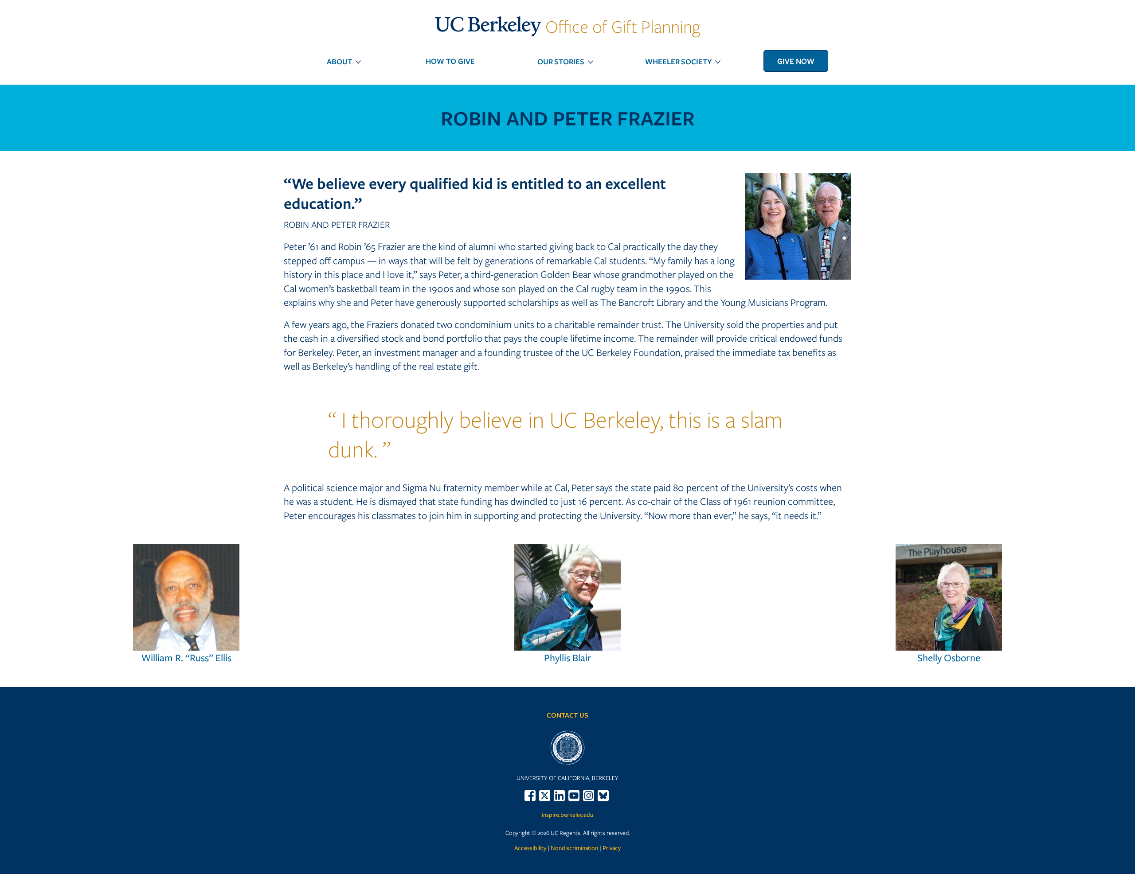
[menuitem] (339, 61)
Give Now (795, 61)
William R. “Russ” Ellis (186, 657)
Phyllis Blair (567, 657)
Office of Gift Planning (568, 26)
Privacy (612, 848)
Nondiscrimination (574, 848)
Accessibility (530, 848)
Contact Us (567, 714)
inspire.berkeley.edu (567, 815)
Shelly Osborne (948, 657)
